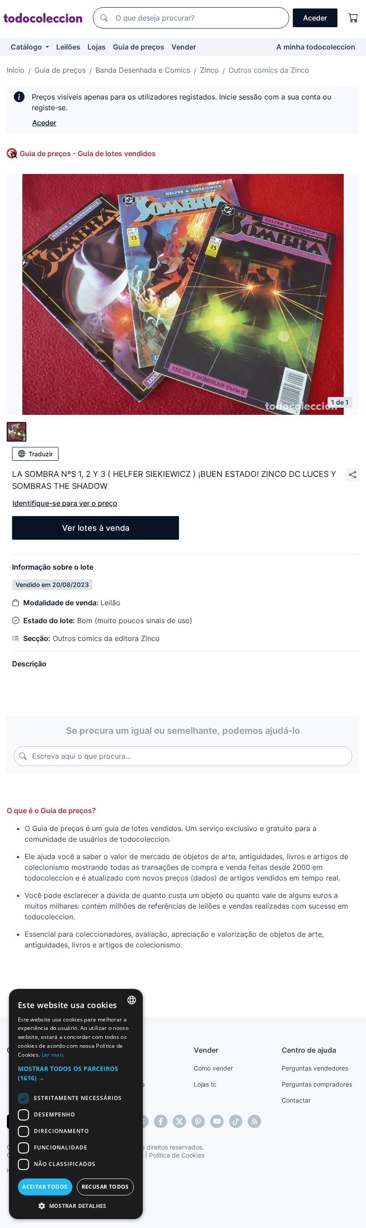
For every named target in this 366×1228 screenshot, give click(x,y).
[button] (76, 1073)
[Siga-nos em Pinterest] (198, 1121)
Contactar (296, 1100)
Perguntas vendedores (315, 1068)
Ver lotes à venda (95, 528)
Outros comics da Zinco (269, 70)
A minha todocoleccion (315, 46)
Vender (183, 46)
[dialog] (76, 1104)
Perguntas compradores (317, 1084)
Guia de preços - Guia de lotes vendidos (88, 153)
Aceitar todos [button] (44, 1187)
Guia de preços (138, 46)
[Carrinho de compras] (353, 18)
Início (16, 70)
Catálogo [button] (27, 46)
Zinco (209, 70)
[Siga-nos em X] (179, 1121)
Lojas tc (205, 1084)
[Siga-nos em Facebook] (160, 1121)
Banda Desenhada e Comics (143, 70)
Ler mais (53, 1054)
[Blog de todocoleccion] (254, 1121)
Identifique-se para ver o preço (64, 503)
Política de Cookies (176, 1155)
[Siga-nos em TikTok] (235, 1121)
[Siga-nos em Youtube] (217, 1121)
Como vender (213, 1068)
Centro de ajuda (309, 1050)
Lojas (96, 46)
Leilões (68, 46)
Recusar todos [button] (105, 1187)
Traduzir (41, 454)
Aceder (44, 122)
